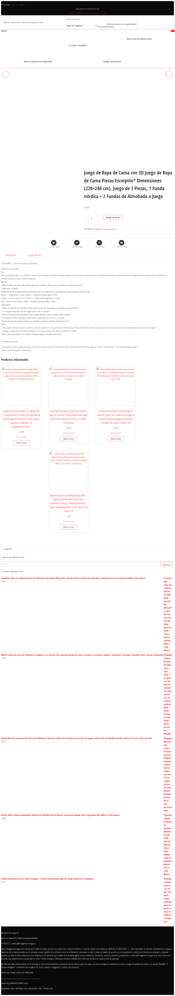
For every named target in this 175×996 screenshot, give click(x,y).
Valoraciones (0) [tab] (34, 255)
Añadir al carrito (113, 217)
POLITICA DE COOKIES (8, 972)
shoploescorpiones (41, 62)
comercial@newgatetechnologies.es (143, 955)
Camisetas (18, 5)
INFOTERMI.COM (21, 988)
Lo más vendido (78, 44)
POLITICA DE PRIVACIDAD (24, 972)
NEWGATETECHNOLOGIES (19, 983)
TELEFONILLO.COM (7, 988)
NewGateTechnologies (139, 39)
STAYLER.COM (47, 988)
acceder (8, 350)
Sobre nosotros (112, 62)
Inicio (27, 62)
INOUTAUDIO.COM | (36, 988)
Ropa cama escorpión (110, 229)
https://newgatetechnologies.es (12, 948)
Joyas (23, 5)
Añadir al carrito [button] (21, 442)
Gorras (12, 5)
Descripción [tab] (10, 255)
